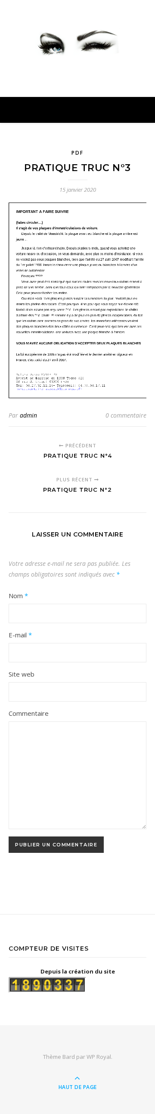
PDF (77, 152)
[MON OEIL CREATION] (77, 41)
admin (28, 415)
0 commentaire (125, 415)
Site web (21, 674)
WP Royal (99, 1057)
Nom (18, 595)
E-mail (20, 634)
